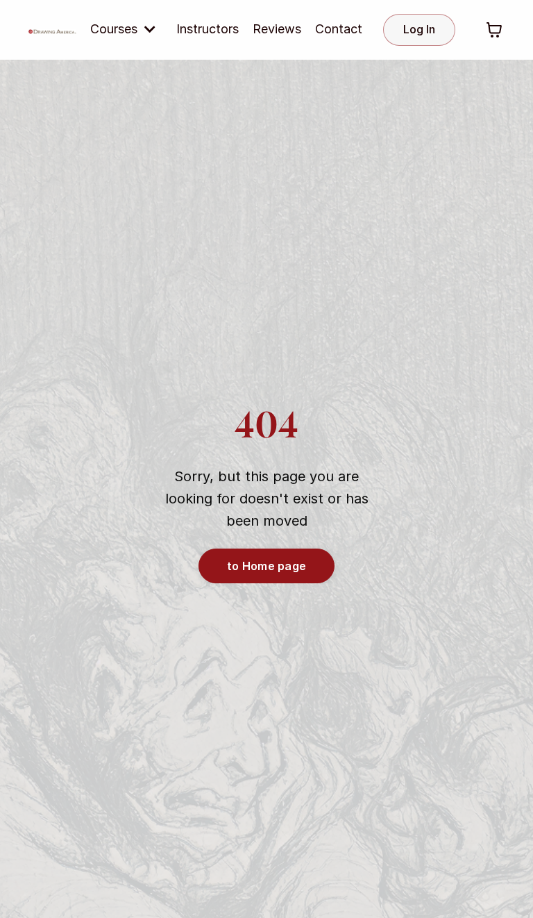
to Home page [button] (266, 566)
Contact (338, 29)
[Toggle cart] (494, 30)
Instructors (207, 29)
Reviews (277, 29)
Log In (419, 29)
